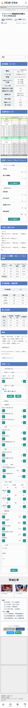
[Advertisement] (14, 39)
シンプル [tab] (5, 464)
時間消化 (4, 537)
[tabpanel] (14, 472)
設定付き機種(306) (8, 618)
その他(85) (17, 609)
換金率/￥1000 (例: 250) (8, 419)
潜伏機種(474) (20, 615)
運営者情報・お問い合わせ (7, 695)
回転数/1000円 (6, 204)
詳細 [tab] (11, 464)
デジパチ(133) (7, 604)
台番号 (4, 553)
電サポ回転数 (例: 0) (8, 473)
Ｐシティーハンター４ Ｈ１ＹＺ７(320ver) (21, 593)
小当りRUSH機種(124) (9, 615)
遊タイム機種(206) (19, 618)
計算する (15, 183)
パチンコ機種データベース (20, 20)
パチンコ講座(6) (15, 602)
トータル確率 (5, 519)
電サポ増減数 (6, 175)
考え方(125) (7, 602)
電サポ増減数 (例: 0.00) (9, 467)
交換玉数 (5, 191)
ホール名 (4, 548)
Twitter (11, 632)
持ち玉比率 (6, 198)
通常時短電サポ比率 (7, 531)
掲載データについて (7, 357)
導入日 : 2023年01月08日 (7, 20)
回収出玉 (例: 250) (6, 452)
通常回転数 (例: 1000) (7, 458)
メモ (3, 558)
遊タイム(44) (16, 604)
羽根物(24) (14, 606)
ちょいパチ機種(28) (9, 613)
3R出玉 (5, 169)
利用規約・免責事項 (5, 697)
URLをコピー (10, 629)
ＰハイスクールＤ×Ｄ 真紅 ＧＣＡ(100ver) (6, 593)
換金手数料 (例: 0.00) (7, 413)
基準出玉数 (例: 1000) (7, 378)
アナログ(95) (7, 606)
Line (19, 632)
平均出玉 (4, 514)
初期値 (18, 396)
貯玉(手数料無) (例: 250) (8, 441)
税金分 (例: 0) (5, 435)
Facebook (21, 629)
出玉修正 (10, 396)
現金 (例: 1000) (6, 430)
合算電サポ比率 (6, 525)
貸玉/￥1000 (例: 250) (7, 407)
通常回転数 (6, 211)
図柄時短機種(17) (19, 613)
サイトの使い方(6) (8, 609)
